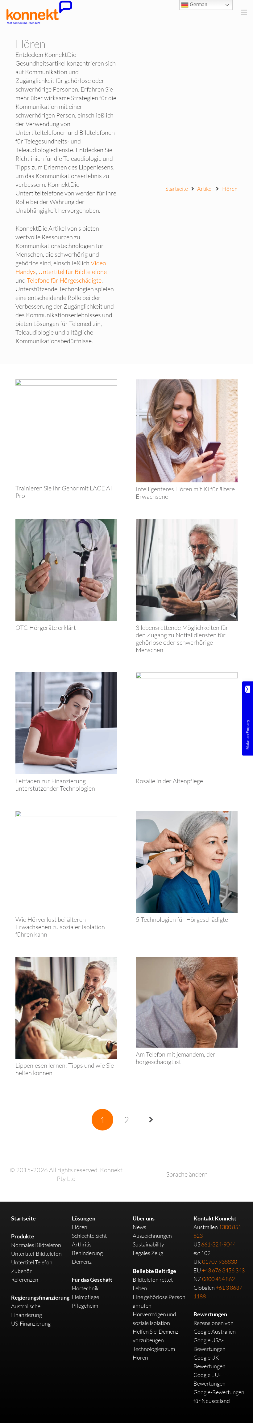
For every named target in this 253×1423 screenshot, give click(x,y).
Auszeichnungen (152, 1235)
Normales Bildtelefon (36, 1244)
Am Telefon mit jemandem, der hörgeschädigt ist (175, 1058)
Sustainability (148, 1244)
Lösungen (83, 1218)
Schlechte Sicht (89, 1235)
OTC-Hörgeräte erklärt (45, 627)
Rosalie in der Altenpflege (169, 781)
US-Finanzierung (31, 1323)
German (198, 4)
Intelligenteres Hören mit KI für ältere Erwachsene (185, 492)
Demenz (82, 1261)
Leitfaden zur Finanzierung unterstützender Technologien (55, 784)
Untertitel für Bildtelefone (72, 272)
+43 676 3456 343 (223, 1270)
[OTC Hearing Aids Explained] (66, 523)
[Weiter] (150, 1119)
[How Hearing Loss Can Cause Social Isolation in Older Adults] (66, 815)
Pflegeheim (85, 1305)
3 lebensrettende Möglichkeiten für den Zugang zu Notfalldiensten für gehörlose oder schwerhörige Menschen (182, 639)
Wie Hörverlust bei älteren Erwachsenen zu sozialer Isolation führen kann (60, 927)
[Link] (39, 12)
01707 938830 (219, 1261)
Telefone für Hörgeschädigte (64, 280)
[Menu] (244, 12)
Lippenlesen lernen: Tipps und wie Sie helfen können (64, 1069)
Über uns (144, 1218)
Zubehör (21, 1270)
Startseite (23, 1218)
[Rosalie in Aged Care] (187, 676)
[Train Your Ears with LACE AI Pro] (66, 383)
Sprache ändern (187, 1174)
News (139, 1227)
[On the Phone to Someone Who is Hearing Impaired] (187, 961)
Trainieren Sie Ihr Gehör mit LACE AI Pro (63, 491)
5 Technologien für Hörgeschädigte (182, 919)
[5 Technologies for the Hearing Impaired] (187, 815)
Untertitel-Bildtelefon (36, 1253)
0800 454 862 (218, 1279)
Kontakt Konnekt (214, 1218)
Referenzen (24, 1279)
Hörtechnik (85, 1288)
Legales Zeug (148, 1253)
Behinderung (87, 1253)
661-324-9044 (218, 1244)
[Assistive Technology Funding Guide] (66, 676)
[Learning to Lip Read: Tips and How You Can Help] (66, 961)
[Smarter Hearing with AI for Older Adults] (187, 383)
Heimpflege (85, 1296)
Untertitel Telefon (31, 1262)
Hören (79, 1227)
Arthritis (82, 1244)
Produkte (22, 1236)
